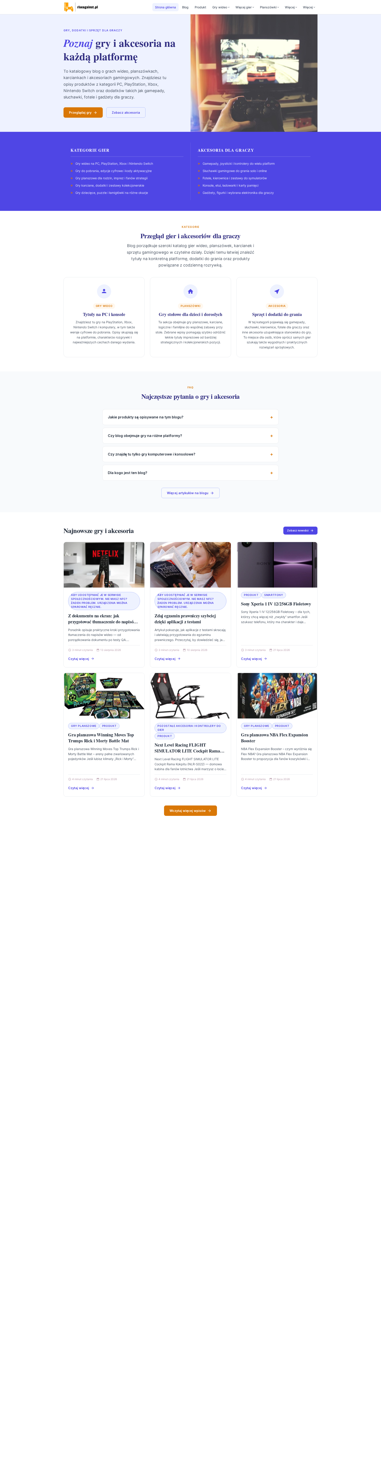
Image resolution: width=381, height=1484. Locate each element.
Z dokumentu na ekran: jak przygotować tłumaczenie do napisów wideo (102, 622)
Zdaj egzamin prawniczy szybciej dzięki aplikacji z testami (185, 619)
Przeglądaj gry (80, 112)
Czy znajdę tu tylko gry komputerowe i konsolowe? (151, 454)
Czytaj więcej (78, 659)
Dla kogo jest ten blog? (127, 473)
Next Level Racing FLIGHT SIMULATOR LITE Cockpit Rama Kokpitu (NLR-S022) (187, 751)
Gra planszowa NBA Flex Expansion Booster (274, 738)
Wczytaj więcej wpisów (188, 811)
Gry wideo (219, 7)
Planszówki (268, 7)
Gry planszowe (83, 726)
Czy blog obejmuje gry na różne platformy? (145, 435)
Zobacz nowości (297, 530)
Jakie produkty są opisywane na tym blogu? (145, 417)
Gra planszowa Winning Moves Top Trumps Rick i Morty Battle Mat (101, 738)
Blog (185, 7)
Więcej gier (243, 7)
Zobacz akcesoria (126, 112)
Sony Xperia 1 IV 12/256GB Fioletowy (276, 604)
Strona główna (165, 7)
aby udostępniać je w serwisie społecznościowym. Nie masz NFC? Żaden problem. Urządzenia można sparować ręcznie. (99, 601)
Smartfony (273, 595)
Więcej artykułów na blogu (187, 493)
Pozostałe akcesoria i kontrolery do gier (189, 728)
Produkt (200, 7)
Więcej (290, 7)
